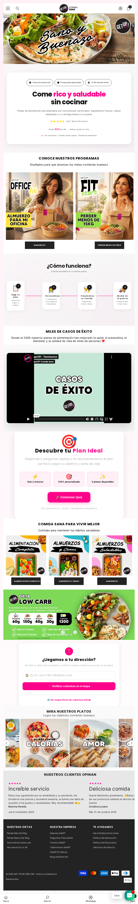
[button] (63, 632)
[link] (47, 898)
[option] (69, 615)
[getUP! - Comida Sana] (39, 206)
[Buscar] (17, 8)
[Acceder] (120, 8)
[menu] (8, 8)
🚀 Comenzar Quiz (69, 497)
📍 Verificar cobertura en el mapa (69, 686)
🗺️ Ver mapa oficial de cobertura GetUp (69, 699)
